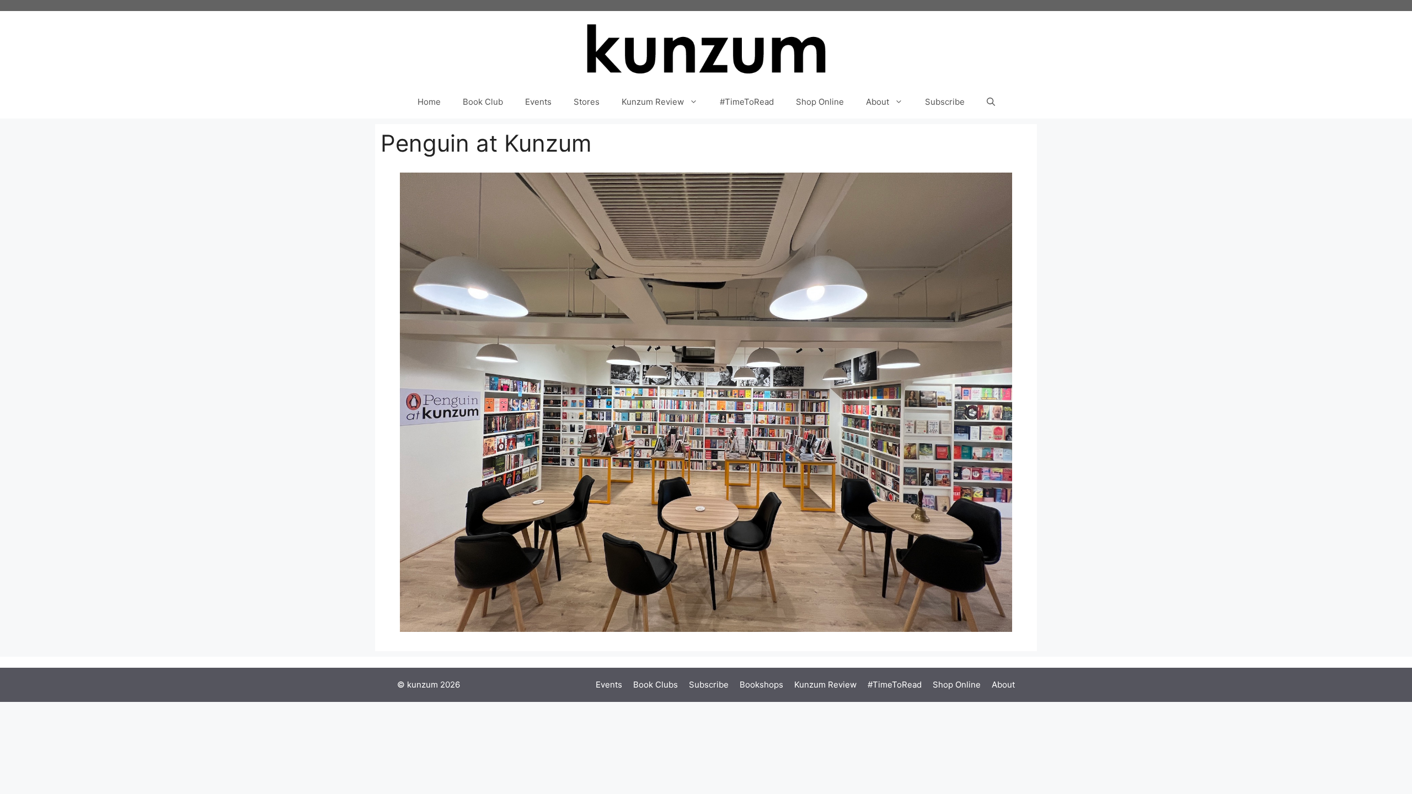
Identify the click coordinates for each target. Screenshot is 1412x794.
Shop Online (820, 101)
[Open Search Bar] (991, 102)
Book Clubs (655, 684)
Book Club (483, 101)
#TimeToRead (747, 101)
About (877, 101)
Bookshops (761, 684)
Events (538, 101)
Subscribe (945, 101)
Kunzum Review (653, 101)
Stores (587, 101)
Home (429, 101)
